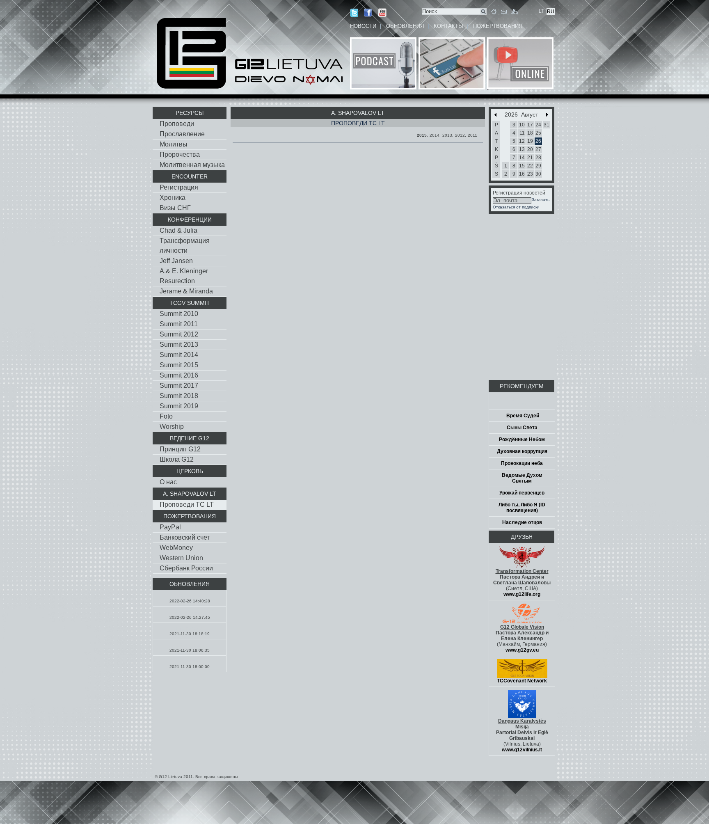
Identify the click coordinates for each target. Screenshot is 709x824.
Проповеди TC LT (187, 504)
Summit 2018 (179, 395)
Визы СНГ (175, 207)
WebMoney (176, 547)
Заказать (540, 199)
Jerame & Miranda (186, 291)
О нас (168, 481)
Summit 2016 (179, 375)
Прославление (182, 133)
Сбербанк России (186, 568)
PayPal (170, 527)
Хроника (172, 197)
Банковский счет (185, 537)
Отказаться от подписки (516, 207)
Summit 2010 (179, 313)
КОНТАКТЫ (448, 26)
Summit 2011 (179, 323)
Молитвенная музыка (192, 164)
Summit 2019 (179, 406)
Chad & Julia (178, 230)
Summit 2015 (179, 365)
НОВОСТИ (363, 26)
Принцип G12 (180, 449)
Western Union (181, 557)
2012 (460, 135)
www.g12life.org (521, 594)
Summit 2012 (179, 334)
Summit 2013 (179, 344)
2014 (434, 135)
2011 (472, 135)
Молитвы (174, 144)
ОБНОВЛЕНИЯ (405, 26)
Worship (172, 426)
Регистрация (179, 187)
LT (541, 11)
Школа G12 (177, 459)
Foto (166, 416)
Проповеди (177, 123)
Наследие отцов (522, 522)
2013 (447, 135)
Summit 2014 (179, 354)
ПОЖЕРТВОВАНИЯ (497, 26)
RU (550, 11)
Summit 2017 (179, 385)
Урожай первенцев (521, 493)
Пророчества (180, 154)
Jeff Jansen (176, 260)
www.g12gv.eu (522, 650)
